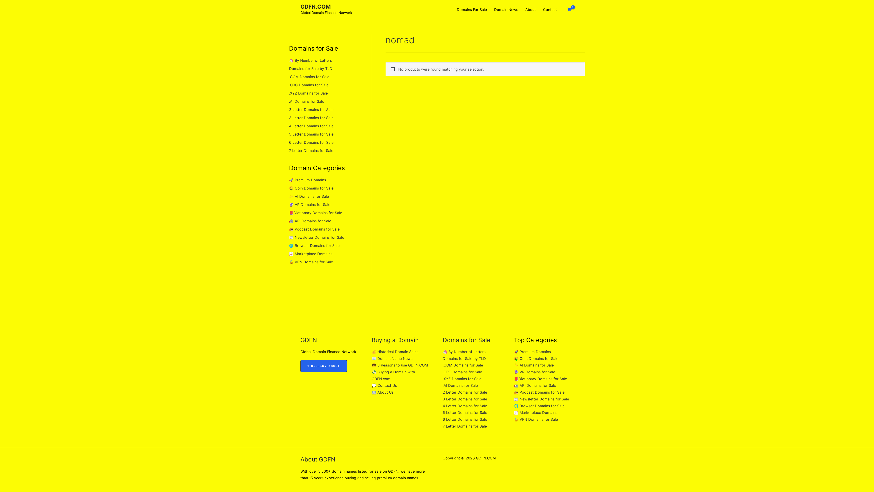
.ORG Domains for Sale (308, 85)
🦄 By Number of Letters (310, 60)
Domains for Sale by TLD (310, 68)
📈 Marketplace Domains (310, 253)
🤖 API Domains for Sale (310, 221)
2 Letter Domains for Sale (311, 109)
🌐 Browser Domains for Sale (314, 245)
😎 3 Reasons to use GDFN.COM (400, 365)
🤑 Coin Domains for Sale (311, 188)
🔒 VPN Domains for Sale (311, 262)
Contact (550, 9)
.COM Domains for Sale (309, 76)
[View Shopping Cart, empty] (569, 9)
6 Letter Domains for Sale (311, 142)
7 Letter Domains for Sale (311, 150)
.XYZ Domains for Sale (308, 93)
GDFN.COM (315, 6)
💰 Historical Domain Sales (395, 351)
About (530, 9)
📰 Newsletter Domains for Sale (316, 237)
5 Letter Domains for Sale (311, 134)
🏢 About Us (383, 392)
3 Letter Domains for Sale (311, 117)
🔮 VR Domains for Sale (309, 204)
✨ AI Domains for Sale (309, 196)
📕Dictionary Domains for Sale (315, 212)
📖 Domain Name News (392, 358)
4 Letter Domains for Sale (311, 126)
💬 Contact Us (384, 385)
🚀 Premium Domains (307, 180)
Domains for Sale (472, 9)
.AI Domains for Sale (306, 101)
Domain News (506, 9)
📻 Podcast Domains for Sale (314, 229)
